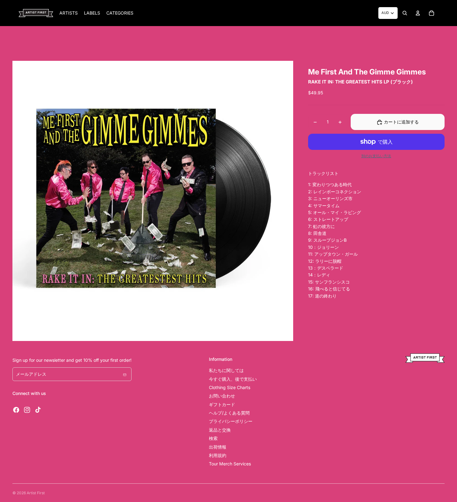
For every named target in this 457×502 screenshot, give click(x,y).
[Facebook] (16, 410)
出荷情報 (217, 447)
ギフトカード (222, 404)
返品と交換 (220, 430)
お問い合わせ (222, 395)
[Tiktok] (38, 410)
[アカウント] (418, 13)
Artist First (36, 493)
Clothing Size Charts (229, 387)
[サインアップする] (125, 374)
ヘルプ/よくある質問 (229, 412)
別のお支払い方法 (376, 156)
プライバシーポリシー (230, 421)
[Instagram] (27, 410)
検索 (213, 438)
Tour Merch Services (230, 463)
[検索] (405, 13)
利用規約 (217, 455)
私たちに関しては (226, 370)
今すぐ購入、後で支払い (233, 379)
